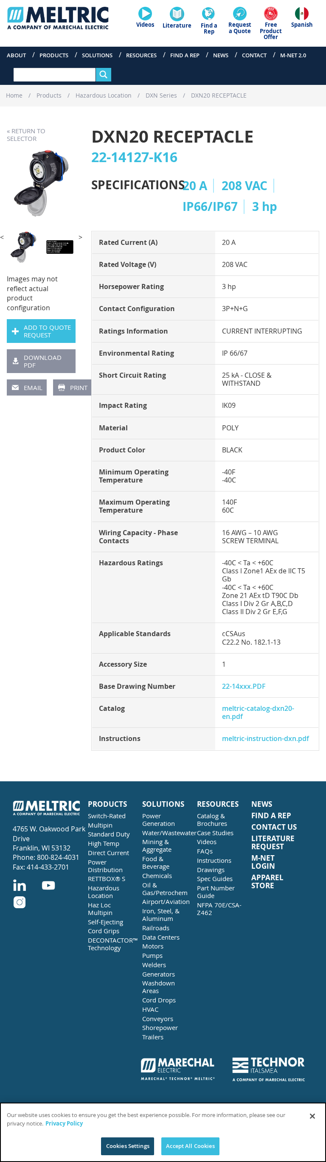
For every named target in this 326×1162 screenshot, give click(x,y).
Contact (254, 55)
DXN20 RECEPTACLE (219, 95)
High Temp (103, 843)
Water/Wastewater (166, 832)
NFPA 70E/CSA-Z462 (219, 908)
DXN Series (161, 95)
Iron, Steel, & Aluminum (161, 914)
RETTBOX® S (106, 878)
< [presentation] (2, 237)
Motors (152, 946)
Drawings (211, 869)
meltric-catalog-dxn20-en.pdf (258, 712)
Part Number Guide (216, 891)
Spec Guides (215, 878)
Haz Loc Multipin (100, 908)
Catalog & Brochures (212, 819)
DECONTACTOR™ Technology (112, 943)
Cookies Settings (127, 1146)
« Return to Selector (26, 134)
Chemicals (157, 875)
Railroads (155, 928)
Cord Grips (103, 931)
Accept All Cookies (190, 1146)
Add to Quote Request (47, 331)
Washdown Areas (158, 986)
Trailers (152, 1037)
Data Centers (161, 937)
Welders (154, 964)
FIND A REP (271, 816)
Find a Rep (185, 55)
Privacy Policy (64, 1123)
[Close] (312, 1116)
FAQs (205, 851)
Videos (206, 841)
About (16, 55)
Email (33, 387)
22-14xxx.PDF (244, 686)
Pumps (152, 955)
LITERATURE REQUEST (273, 842)
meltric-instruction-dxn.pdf (265, 738)
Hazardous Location (104, 95)
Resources (141, 55)
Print (78, 387)
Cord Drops (159, 1000)
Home (14, 95)
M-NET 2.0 (293, 55)
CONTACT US (274, 827)
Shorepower (160, 1027)
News (220, 55)
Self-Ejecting (105, 922)
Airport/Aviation (166, 901)
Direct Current (108, 852)
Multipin (100, 825)
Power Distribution (105, 865)
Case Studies (215, 832)
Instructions (214, 860)
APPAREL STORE (267, 882)
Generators (158, 974)
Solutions (97, 55)
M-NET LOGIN (263, 862)
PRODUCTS (107, 804)
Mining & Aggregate (156, 845)
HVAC (150, 1009)
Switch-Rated (107, 816)
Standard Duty (109, 834)
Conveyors (157, 1018)
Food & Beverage (155, 862)
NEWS (261, 804)
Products (53, 55)
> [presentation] (80, 237)
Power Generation (158, 819)
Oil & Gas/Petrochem (165, 888)
